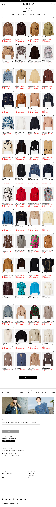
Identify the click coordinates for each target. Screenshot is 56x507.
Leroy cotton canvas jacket (20, 203)
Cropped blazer (18, 85)
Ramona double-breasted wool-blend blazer (37, 203)
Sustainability (31, 473)
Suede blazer (31, 368)
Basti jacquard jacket (46, 203)
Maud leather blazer (6, 297)
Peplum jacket (4, 368)
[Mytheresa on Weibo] (21, 499)
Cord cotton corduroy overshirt (34, 61)
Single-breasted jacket (33, 274)
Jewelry (38, 14)
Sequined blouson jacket (33, 321)
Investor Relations (31, 479)
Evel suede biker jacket (20, 108)
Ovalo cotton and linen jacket (34, 344)
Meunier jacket (18, 344)
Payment (3, 475)
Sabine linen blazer (46, 85)
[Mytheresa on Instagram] (13, 499)
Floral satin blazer (5, 203)
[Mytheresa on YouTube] (17, 499)
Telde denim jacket (5, 108)
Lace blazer (4, 250)
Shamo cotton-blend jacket (47, 132)
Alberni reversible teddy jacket (21, 156)
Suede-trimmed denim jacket (8, 85)
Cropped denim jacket (46, 108)
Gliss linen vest (18, 368)
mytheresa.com (15, 503)
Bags (24, 14)
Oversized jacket (31, 132)
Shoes (19, 14)
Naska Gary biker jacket (33, 156)
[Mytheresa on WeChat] (25, 499)
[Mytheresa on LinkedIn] (2, 499)
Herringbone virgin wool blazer (21, 250)
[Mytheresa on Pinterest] (10, 499)
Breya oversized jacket (19, 132)
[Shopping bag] (54, 4)
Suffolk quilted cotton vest (47, 156)
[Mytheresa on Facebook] (6, 499)
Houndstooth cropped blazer (21, 61)
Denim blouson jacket (6, 321)
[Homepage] (28, 4)
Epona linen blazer (46, 297)
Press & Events (31, 475)
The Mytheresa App (32, 471)
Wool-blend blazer (32, 108)
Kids (32, 10)
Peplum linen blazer (46, 368)
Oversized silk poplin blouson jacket (35, 297)
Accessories (31, 14)
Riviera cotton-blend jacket (7, 156)
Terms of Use (4, 487)
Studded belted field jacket (47, 250)
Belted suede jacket (6, 179)
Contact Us (4, 471)
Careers (29, 477)
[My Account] (51, 4)
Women (24, 10)
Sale (44, 14)
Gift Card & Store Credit (6, 473)
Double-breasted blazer (20, 179)
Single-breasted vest (6, 344)
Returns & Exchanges (6, 479)
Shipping (3, 477)
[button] (12, 21)
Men (29, 10)
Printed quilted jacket (6, 132)
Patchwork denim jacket (33, 179)
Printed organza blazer (19, 297)
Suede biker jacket (19, 274)
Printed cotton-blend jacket (7, 61)
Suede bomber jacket (19, 321)
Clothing (12, 14)
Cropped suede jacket (6, 274)
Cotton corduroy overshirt (33, 85)
